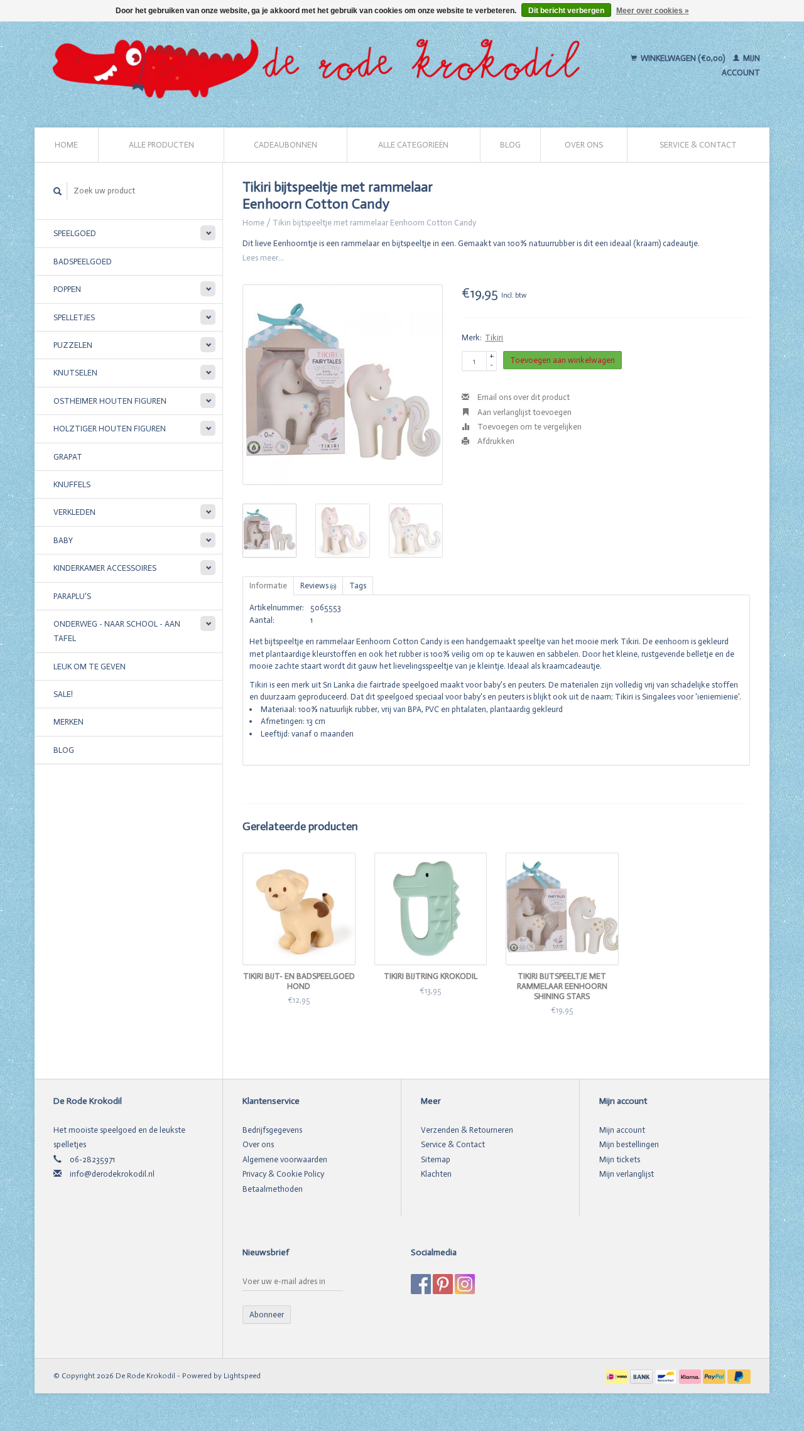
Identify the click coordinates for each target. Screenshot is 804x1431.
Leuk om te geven (89, 666)
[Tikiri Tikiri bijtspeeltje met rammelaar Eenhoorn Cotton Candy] (342, 384)
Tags (357, 585)
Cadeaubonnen (285, 144)
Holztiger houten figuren (109, 428)
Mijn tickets (619, 1159)
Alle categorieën (413, 144)
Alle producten (161, 144)
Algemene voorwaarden (284, 1159)
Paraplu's (72, 596)
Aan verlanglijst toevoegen (523, 412)
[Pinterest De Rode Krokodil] (443, 1284)
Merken (68, 721)
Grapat (67, 457)
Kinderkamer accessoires (104, 568)
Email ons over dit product (522, 397)
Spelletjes (74, 317)
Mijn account (622, 1130)
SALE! (63, 694)
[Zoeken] (57, 191)
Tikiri (494, 337)
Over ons (584, 144)
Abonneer (266, 1314)
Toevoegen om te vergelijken (528, 426)
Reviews (318, 585)
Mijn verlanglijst (626, 1174)
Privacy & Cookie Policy (283, 1174)
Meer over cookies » (652, 10)
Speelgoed (74, 233)
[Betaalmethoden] (618, 1375)
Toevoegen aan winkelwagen (562, 360)
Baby (63, 540)
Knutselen (75, 372)
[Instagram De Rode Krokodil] (465, 1284)
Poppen (67, 289)
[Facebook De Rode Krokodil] (421, 1284)
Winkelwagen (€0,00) (683, 58)
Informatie (268, 585)
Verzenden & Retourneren (467, 1130)
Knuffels (71, 484)
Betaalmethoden (272, 1189)
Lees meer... (263, 257)
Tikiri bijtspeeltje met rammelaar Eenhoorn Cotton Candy (374, 222)
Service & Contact (698, 144)
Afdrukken (494, 441)
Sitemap (435, 1159)
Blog (510, 144)
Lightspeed (242, 1375)
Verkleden (74, 512)
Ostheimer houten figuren (109, 401)
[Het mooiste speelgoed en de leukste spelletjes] (321, 65)
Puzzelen (72, 345)
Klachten (436, 1174)
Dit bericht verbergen (566, 10)
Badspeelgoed (82, 261)
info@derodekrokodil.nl (112, 1174)
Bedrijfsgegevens (272, 1130)
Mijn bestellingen (629, 1144)
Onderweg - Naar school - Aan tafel (116, 631)
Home (66, 144)
